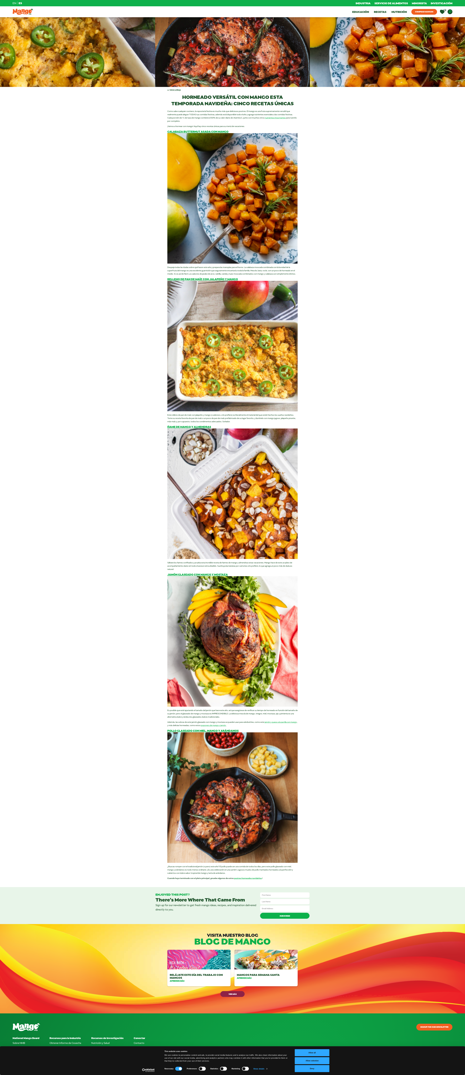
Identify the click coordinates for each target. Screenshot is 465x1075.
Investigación (441, 3)
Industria (363, 3)
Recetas (380, 11)
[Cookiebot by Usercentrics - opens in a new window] (148, 1070)
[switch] (202, 1069)
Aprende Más (177, 981)
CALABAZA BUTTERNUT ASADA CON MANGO (198, 131)
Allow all (312, 1053)
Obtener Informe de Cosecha (65, 1042)
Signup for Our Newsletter (434, 1027)
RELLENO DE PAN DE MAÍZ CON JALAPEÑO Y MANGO (202, 279)
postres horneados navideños (248, 878)
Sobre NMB (19, 1042)
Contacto (139, 1042)
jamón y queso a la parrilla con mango (281, 722)
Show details (258, 1069)
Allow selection (312, 1061)
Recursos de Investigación (107, 1038)
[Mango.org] (159, 1027)
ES (20, 3)
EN (14, 3)
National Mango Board (26, 1038)
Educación (360, 11)
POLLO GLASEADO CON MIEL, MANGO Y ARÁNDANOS (203, 730)
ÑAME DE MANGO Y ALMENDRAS (189, 426)
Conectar (139, 1038)
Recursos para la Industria (65, 1038)
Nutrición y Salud (100, 1042)
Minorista (419, 3)
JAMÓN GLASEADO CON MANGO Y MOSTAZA (197, 574)
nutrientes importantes (275, 118)
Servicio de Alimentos (391, 3)
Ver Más (233, 994)
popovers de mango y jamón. (213, 725)
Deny (312, 1068)
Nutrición (399, 11)
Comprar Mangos (424, 12)
